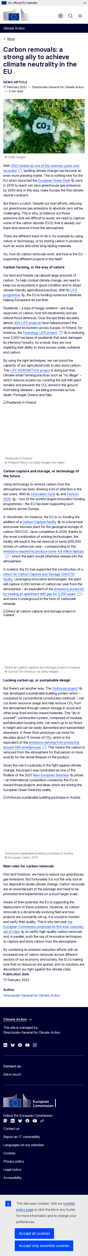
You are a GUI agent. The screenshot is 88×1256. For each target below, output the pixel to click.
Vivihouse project (65, 688)
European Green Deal (54, 180)
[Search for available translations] (73, 181)
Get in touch (12, 1074)
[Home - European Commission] (15, 14)
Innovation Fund (43, 494)
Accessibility (12, 1178)
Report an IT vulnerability (21, 1137)
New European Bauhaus (51, 775)
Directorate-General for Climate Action (31, 995)
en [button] (60, 15)
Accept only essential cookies (44, 1246)
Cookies (9, 1153)
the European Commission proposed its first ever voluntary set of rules (43, 927)
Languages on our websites (23, 1145)
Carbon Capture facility (39, 522)
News (11, 39)
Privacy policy (13, 1161)
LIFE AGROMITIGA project (30, 370)
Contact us (11, 1129)
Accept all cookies (34, 1233)
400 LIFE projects (27, 323)
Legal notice (12, 1169)
